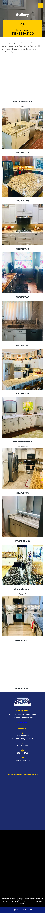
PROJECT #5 (22, 297)
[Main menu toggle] (40, 5)
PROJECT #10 (22, 541)
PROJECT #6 (22, 345)
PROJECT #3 (22, 200)
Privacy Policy (22, 723)
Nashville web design (21, 902)
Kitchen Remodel (22, 589)
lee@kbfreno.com (23, 760)
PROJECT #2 (22, 152)
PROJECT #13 (22, 688)
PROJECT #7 (22, 393)
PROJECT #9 (22, 493)
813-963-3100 (22, 33)
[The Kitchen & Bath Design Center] (7, 5)
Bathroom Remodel (22, 101)
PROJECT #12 (22, 640)
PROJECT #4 (22, 249)
